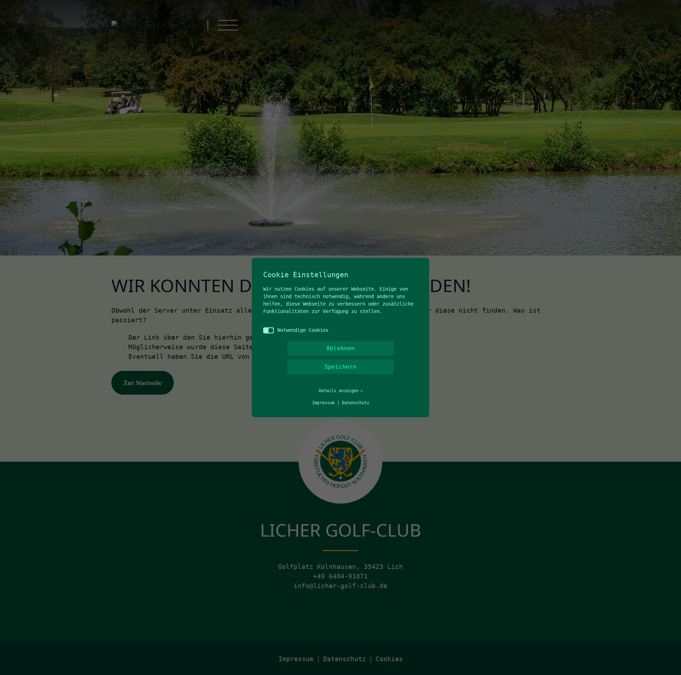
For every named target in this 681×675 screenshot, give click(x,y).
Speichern (340, 366)
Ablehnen (340, 348)
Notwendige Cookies (302, 330)
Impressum (323, 402)
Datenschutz (355, 402)
